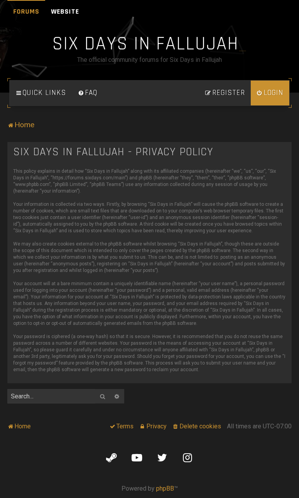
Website (65, 11)
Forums (26, 11)
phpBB (165, 488)
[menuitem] (87, 93)
